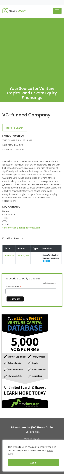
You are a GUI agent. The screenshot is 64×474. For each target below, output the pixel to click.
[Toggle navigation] (57, 11)
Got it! (33, 462)
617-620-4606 (33, 431)
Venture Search (32, 438)
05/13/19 (9, 255)
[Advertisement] (32, 50)
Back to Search (14, 127)
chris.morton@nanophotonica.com (21, 227)
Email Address (13, 286)
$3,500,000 (23, 255)
